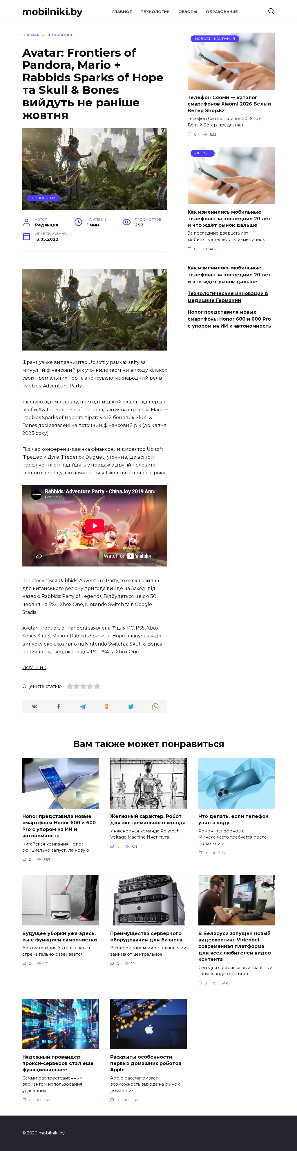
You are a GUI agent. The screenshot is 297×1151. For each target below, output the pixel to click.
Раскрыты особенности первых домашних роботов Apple (145, 1063)
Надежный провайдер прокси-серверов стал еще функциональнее (58, 1063)
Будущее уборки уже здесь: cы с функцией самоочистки (59, 936)
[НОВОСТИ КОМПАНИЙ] (231, 86)
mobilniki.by (52, 11)
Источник (34, 667)
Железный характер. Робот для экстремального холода (148, 819)
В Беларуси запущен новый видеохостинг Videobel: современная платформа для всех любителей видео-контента (235, 946)
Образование (222, 12)
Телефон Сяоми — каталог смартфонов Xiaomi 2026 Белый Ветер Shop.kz (229, 104)
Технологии (155, 12)
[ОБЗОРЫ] (231, 200)
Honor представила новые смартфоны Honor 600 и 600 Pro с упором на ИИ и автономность (229, 319)
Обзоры (187, 12)
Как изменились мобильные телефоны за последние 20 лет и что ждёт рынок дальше (229, 218)
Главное (122, 12)
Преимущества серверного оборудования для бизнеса (146, 936)
